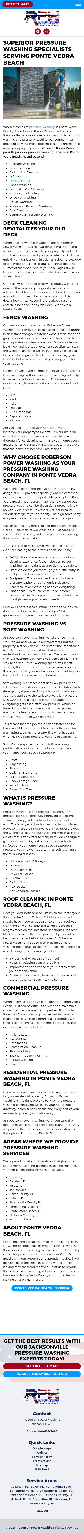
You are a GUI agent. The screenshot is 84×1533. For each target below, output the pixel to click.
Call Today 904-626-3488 (44, 1374)
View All (42, 1511)
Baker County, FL (42, 1503)
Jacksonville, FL (27, 1491)
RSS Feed (42, 1469)
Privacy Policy (42, 1457)
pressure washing (42, 127)
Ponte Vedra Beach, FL (26, 1495)
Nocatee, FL (63, 1499)
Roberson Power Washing (35, 1527)
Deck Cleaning (19, 181)
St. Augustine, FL (40, 1499)
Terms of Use (42, 1461)
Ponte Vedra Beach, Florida (42, 1288)
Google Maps (42, 1448)
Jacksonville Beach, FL (56, 1491)
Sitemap (42, 1465)
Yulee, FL (37, 1486)
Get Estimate (18, 4)
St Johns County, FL (59, 1495)
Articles (42, 1452)
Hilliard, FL (18, 1499)
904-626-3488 (47, 1431)
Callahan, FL (20, 1486)
